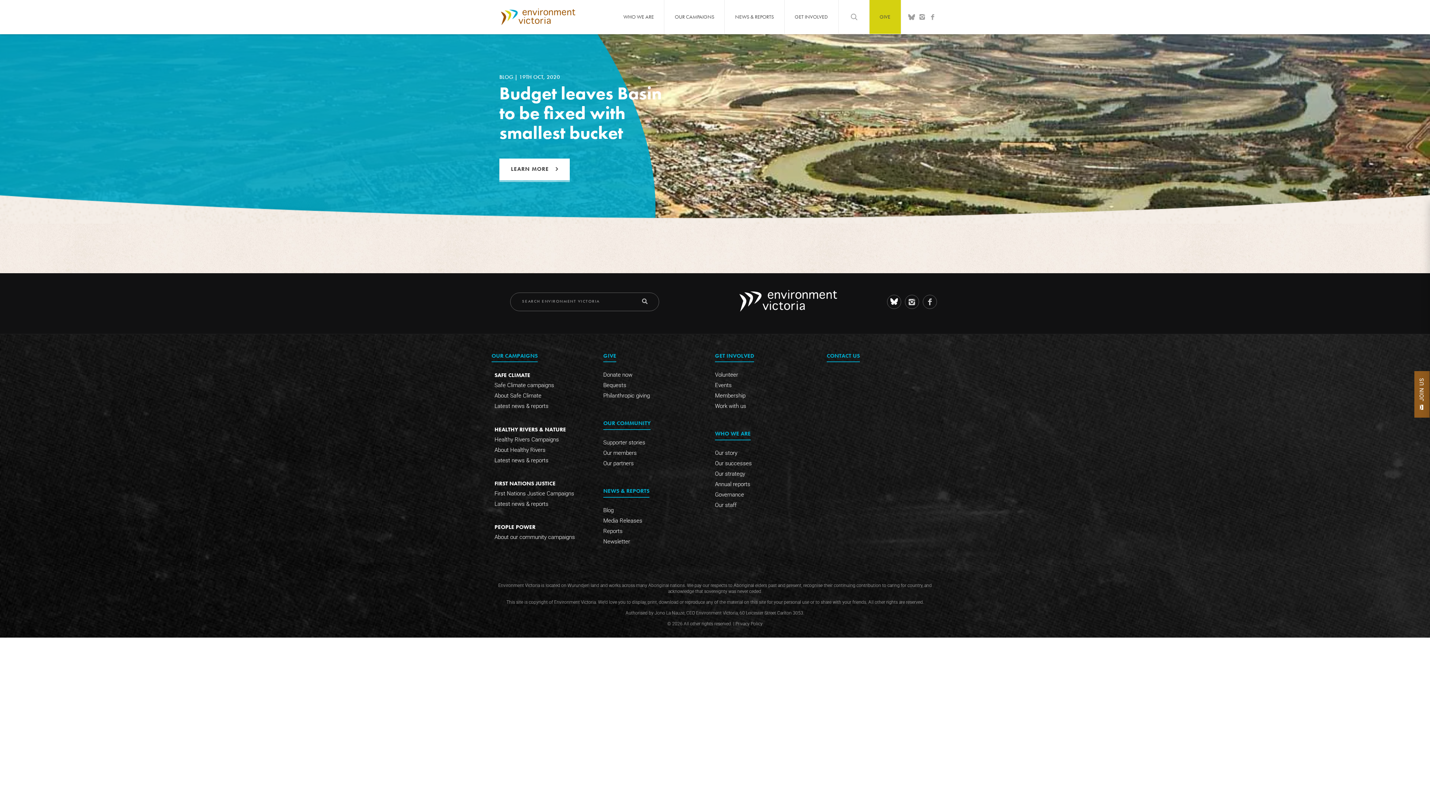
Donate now (617, 374)
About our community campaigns (535, 537)
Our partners (618, 463)
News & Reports (754, 16)
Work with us (730, 406)
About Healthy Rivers (520, 450)
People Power (515, 526)
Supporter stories (624, 442)
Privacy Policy (749, 623)
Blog (608, 510)
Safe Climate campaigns (524, 385)
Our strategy (730, 473)
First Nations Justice (525, 483)
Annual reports (732, 484)
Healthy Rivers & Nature (530, 429)
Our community (627, 423)
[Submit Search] (645, 301)
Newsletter (616, 541)
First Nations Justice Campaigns (534, 493)
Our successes (733, 463)
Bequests (614, 385)
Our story (726, 453)
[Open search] (854, 17)
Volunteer (726, 374)
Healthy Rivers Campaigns (527, 439)
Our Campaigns (694, 16)
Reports (613, 531)
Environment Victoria (538, 17)
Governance (729, 494)
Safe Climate (512, 375)
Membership (730, 395)
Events (723, 385)
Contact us (843, 355)
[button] (1422, 394)
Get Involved (811, 16)
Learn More (530, 169)
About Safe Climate (518, 395)
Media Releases (622, 520)
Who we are (638, 16)
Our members (620, 453)
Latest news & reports (522, 406)
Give (885, 16)
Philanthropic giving (626, 395)
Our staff (726, 505)
